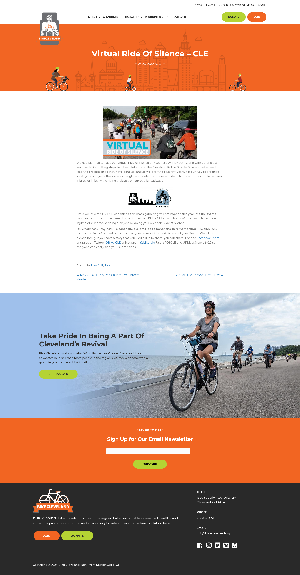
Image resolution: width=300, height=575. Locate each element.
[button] (99, 17)
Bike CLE (97, 265)
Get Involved (176, 17)
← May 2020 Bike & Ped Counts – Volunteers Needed (108, 277)
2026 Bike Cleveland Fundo (236, 4)
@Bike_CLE (113, 242)
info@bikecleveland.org (213, 533)
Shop (261, 4)
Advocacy (110, 17)
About (93, 17)
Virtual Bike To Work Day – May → (199, 275)
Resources (153, 17)
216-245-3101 (205, 518)
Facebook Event (208, 238)
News (198, 4)
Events (210, 4)
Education (132, 17)
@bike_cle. (147, 242)
